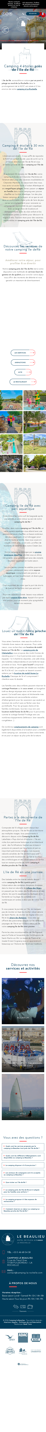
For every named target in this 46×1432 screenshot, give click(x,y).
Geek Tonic (27, 1324)
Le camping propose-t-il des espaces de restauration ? (20, 1200)
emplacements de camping (26, 727)
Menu (5, 31)
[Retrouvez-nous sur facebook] (3, 14)
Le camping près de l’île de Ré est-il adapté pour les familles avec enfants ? (21, 1191)
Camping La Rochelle (7, 41)
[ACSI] (36, 1338)
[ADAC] (23, 1338)
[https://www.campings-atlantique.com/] (23, 1364)
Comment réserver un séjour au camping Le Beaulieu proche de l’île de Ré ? (21, 1210)
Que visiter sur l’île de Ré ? (16, 1182)
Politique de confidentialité (30, 1322)
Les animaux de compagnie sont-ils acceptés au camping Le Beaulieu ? (22, 1174)
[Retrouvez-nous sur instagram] (7, 14)
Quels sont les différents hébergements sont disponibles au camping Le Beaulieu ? (22, 1157)
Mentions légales (11, 1322)
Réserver (33, 14)
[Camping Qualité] (10, 1351)
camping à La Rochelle (27, 89)
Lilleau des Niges (34, 888)
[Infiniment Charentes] (36, 1351)
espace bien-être (19, 597)
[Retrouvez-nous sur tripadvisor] (10, 14)
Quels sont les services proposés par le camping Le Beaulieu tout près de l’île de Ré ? (21, 1147)
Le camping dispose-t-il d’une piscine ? (21, 1165)
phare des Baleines (18, 918)
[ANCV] (10, 1338)
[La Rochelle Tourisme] (23, 1351)
